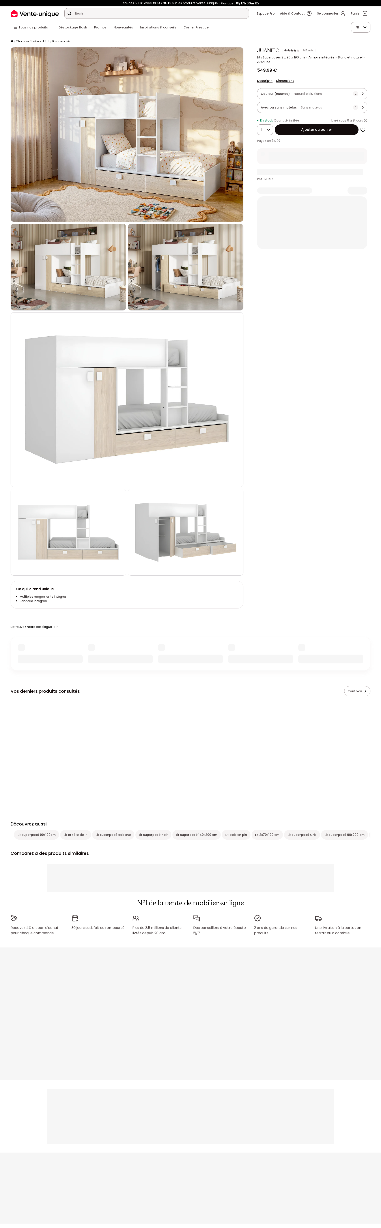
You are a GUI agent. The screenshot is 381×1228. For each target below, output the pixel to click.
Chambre (22, 41)
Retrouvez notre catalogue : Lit (34, 627)
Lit (48, 41)
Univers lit (38, 41)
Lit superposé (60, 41)
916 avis (308, 50)
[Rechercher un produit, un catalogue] (69, 13)
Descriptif (265, 81)
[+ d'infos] (278, 140)
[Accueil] (12, 41)
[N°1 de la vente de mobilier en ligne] (35, 13)
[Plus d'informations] (365, 120)
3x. (274, 141)
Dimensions (285, 81)
